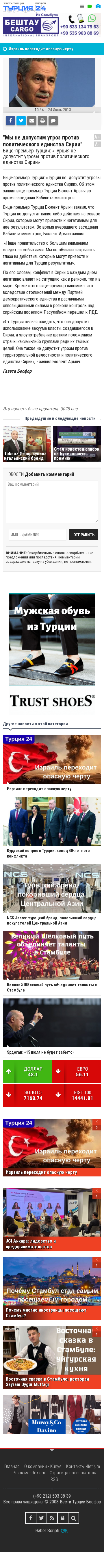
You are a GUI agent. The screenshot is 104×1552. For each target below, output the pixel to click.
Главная (12, 1466)
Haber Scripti (47, 1530)
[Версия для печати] (42, 120)
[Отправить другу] (31, 120)
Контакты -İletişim (83, 1466)
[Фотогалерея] (98, 6)
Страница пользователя (73, 1473)
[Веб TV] (90, 6)
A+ (97, 137)
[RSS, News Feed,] (52, 1518)
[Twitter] (21, 120)
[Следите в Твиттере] (41, 1518)
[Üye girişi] (62, 1518)
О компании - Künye (43, 1466)
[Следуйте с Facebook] (30, 1518)
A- (97, 144)
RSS (54, 1479)
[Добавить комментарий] (53, 120)
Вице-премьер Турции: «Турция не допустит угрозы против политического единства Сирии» (46, 156)
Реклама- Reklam (29, 1473)
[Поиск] (73, 1518)
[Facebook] (10, 120)
